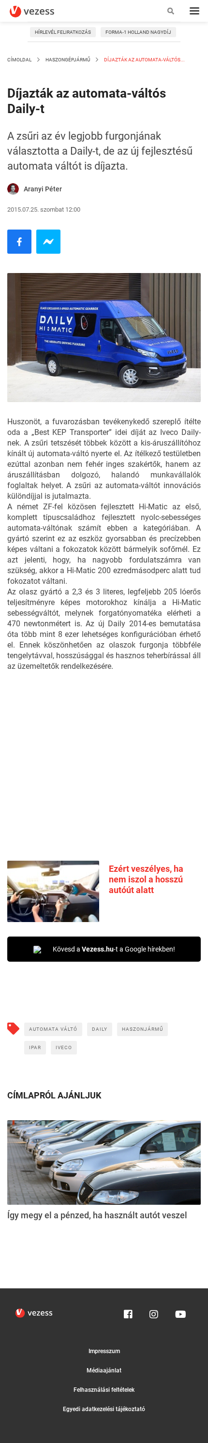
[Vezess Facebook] (128, 1312)
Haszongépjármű (68, 59)
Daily (99, 1029)
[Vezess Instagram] (153, 1312)
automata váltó (53, 1029)
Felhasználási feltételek (104, 1389)
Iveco (64, 1047)
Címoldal (19, 59)
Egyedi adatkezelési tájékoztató (104, 1409)
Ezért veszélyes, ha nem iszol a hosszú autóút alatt (146, 879)
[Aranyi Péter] (13, 189)
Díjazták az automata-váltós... (144, 59)
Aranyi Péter (43, 189)
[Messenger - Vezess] (48, 242)
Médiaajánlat (104, 1370)
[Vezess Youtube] (179, 1312)
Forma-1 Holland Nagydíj (138, 32)
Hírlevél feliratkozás (63, 32)
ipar (35, 1047)
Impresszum (104, 1351)
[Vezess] (41, 11)
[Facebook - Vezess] (19, 242)
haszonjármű (142, 1029)
